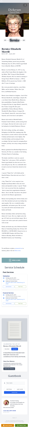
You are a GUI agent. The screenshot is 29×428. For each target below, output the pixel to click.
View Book (7, 349)
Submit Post (14, 392)
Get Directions (8, 286)
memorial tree (18, 248)
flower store (18, 250)
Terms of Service (18, 421)
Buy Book (15, 349)
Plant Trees (20, 286)
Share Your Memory (9, 368)
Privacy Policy (10, 421)
